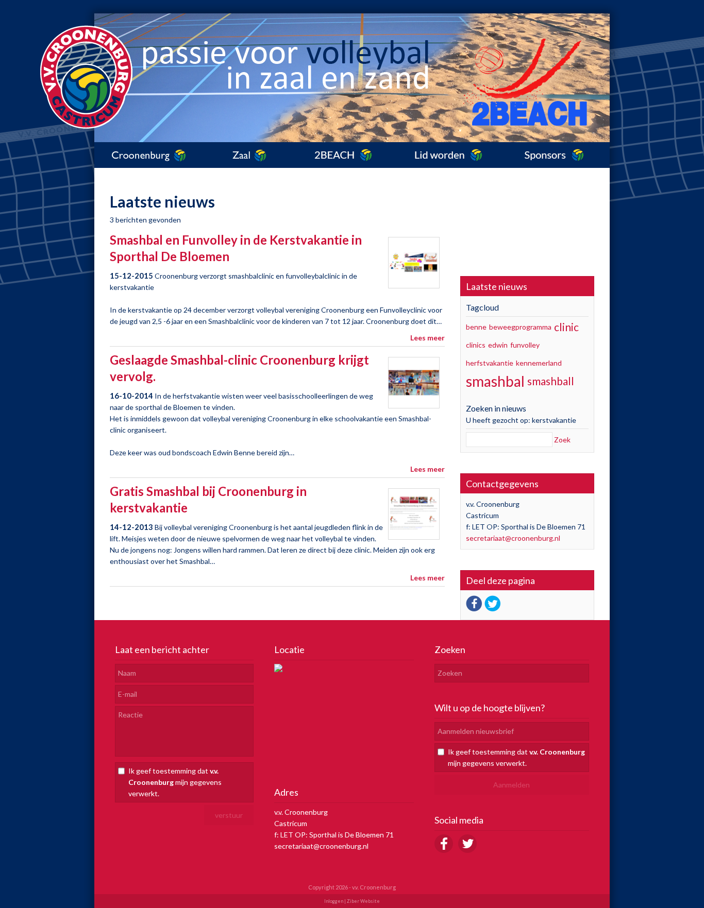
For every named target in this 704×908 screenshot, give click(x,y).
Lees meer (427, 337)
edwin (498, 344)
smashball (550, 380)
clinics (475, 344)
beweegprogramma (520, 326)
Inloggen (333, 901)
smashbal (495, 381)
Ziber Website (363, 901)
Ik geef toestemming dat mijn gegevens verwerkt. (175, 782)
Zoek (562, 439)
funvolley (525, 344)
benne (476, 326)
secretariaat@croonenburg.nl (513, 538)
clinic (566, 326)
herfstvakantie (489, 362)
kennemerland (539, 362)
